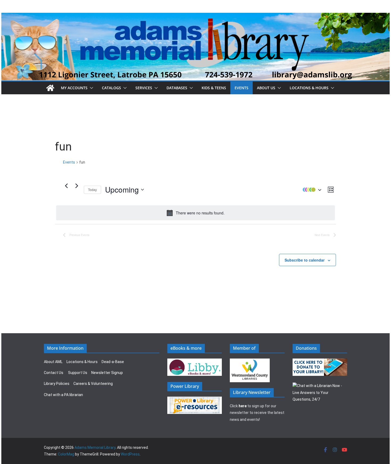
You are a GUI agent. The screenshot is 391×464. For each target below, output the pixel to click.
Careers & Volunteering (93, 383)
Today (92, 189)
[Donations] (320, 362)
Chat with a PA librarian (63, 395)
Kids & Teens (214, 87)
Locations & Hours (82, 362)
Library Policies (56, 383)
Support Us (77, 373)
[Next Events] (76, 185)
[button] (90, 88)
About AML (53, 362)
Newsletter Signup (107, 373)
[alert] (195, 212)
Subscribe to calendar (305, 260)
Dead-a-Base (113, 362)
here (243, 406)
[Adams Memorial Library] (195, 16)
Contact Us (53, 373)
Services (143, 87)
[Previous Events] (66, 185)
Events (241, 87)
